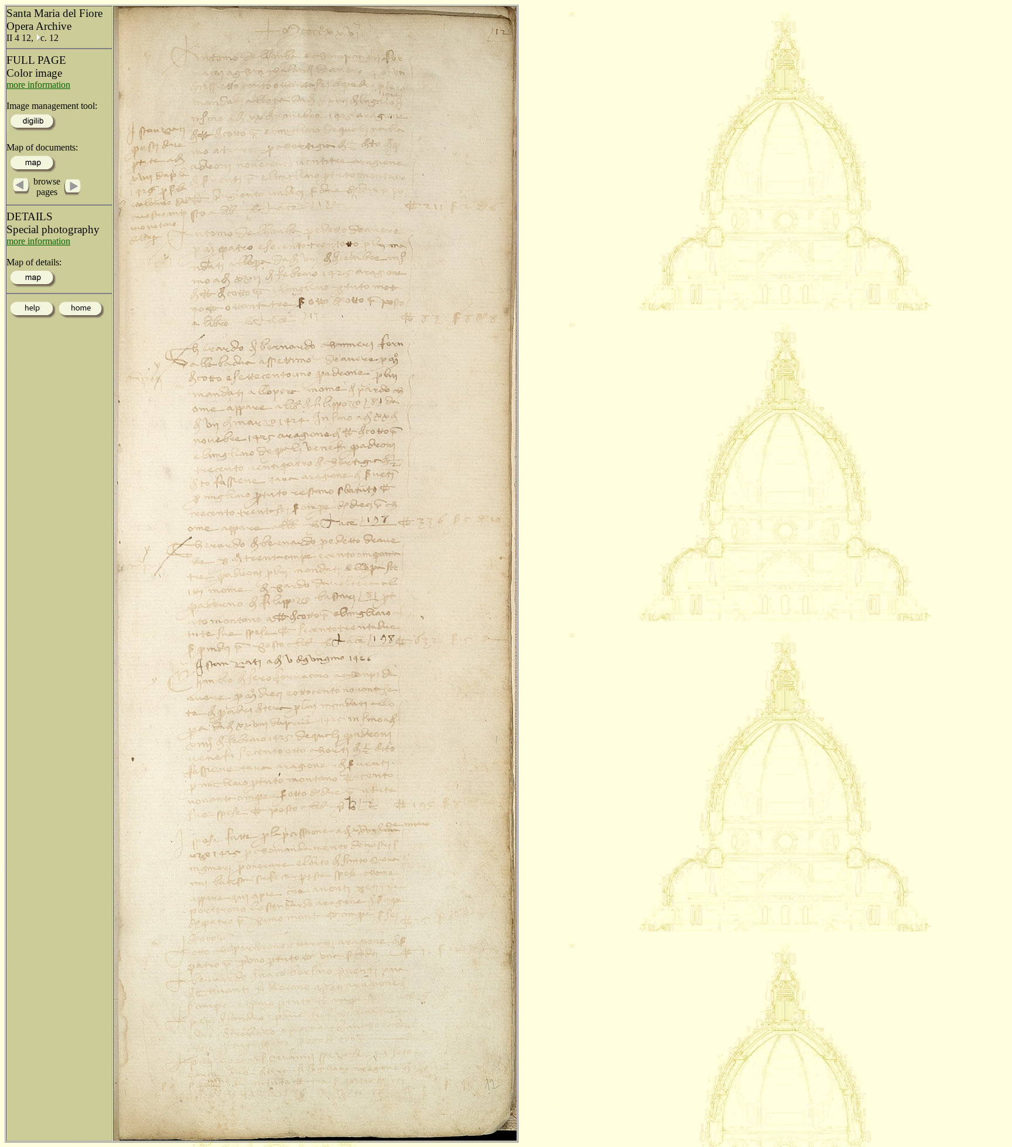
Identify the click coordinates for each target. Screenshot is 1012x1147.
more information (38, 85)
